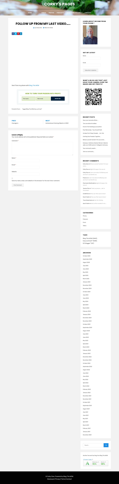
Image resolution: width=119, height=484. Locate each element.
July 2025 (85, 265)
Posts (36, 13)
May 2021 (85, 418)
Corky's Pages (59, 4)
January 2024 (86, 314)
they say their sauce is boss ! (98, 193)
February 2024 (87, 311)
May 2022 (85, 379)
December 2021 (87, 396)
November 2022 (87, 360)
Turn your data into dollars (90, 123)
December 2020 (87, 435)
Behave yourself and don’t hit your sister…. (94, 139)
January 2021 (86, 431)
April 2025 (85, 275)
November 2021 (87, 399)
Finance (85, 178)
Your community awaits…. (89, 148)
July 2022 (85, 373)
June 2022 (86, 376)
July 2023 (85, 334)
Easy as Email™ (38, 109)
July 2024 (85, 295)
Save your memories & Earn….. (91, 120)
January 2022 (86, 392)
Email (14, 165)
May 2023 (85, 340)
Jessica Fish (86, 188)
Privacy (57, 479)
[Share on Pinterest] (18, 33)
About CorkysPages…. (74, 13)
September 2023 (87, 327)
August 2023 (86, 330)
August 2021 (86, 409)
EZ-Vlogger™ (88, 243)
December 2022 (87, 357)
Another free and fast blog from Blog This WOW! (95, 455)
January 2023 (86, 353)
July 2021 (85, 412)
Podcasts (60, 13)
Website (14, 171)
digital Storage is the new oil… (98, 169)
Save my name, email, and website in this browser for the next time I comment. (36, 180)
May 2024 (85, 301)
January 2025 (86, 282)
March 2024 (86, 308)
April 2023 (85, 343)
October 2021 (86, 402)
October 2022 (86, 363)
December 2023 (87, 317)
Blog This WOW (34, 85)
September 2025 (87, 259)
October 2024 (86, 291)
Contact (88, 13)
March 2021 (86, 425)
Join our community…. (88, 151)
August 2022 (86, 369)
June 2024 (86, 298)
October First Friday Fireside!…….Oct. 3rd (93, 133)
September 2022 (87, 366)
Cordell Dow (86, 193)
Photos (51, 13)
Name (14, 158)
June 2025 (86, 269)
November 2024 (87, 288)
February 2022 (87, 389)
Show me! (58, 98)
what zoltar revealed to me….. (99, 203)
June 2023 (86, 337)
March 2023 (86, 347)
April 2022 (85, 383)
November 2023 (87, 321)
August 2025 (86, 262)
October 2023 (86, 324)
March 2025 (86, 278)
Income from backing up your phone (92, 126)
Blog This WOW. (68, 476)
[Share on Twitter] (15, 33)
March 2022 (86, 386)
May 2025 (85, 272)
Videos (43, 13)
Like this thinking (98, 200)
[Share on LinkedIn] (21, 33)
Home (30, 13)
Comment (15, 141)
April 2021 (85, 422)
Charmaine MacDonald (88, 183)
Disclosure (50, 479)
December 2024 (87, 285)
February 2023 (87, 350)
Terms (63, 479)
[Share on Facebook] (13, 33)
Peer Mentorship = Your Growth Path (92, 130)
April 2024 (85, 304)
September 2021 (87, 405)
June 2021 (85, 415)
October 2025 (86, 256)
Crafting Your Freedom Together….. (92, 136)
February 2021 (87, 428)
